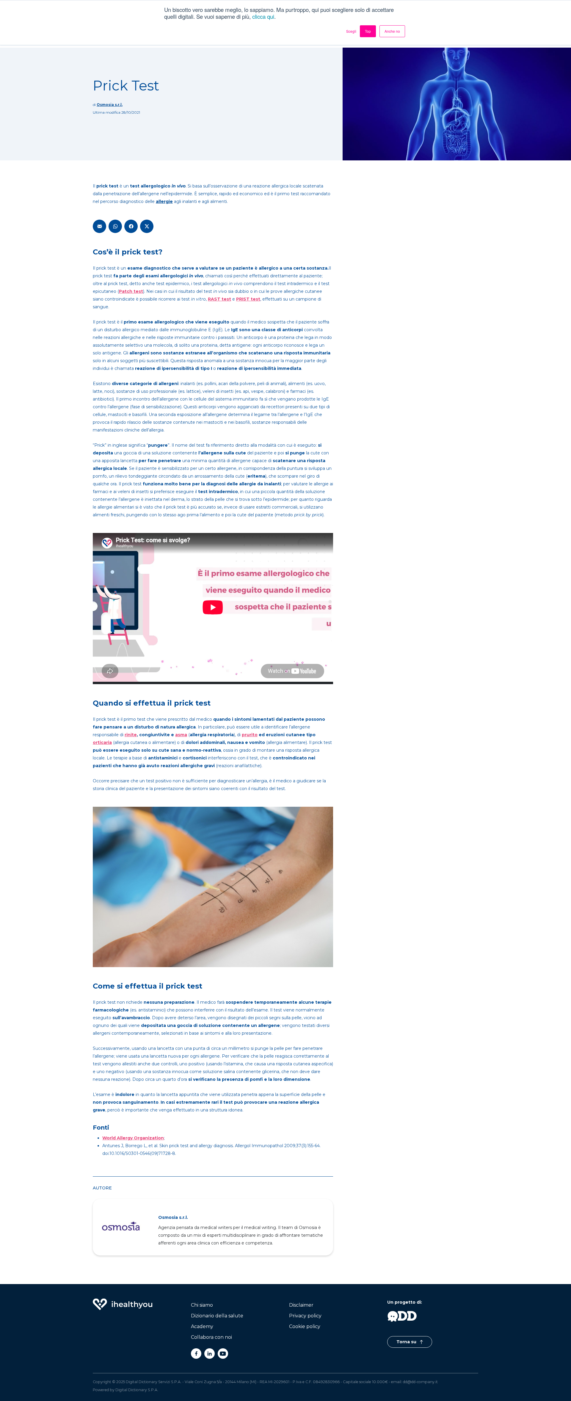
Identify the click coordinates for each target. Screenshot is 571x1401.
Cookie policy (304, 1326)
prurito (250, 734)
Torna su (407, 1341)
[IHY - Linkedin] (209, 1353)
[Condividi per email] (99, 226)
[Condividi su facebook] (131, 226)
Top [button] (368, 31)
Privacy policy (305, 1316)
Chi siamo (202, 1305)
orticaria (102, 742)
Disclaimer (301, 1305)
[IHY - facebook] (196, 1353)
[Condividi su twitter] (146, 226)
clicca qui (263, 16)
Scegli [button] (351, 31)
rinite (131, 734)
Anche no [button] (392, 31)
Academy (202, 1326)
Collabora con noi (211, 1337)
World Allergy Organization (133, 1138)
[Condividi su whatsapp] (115, 226)
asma (181, 734)
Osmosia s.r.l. (110, 104)
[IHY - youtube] (223, 1353)
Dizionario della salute (217, 1316)
